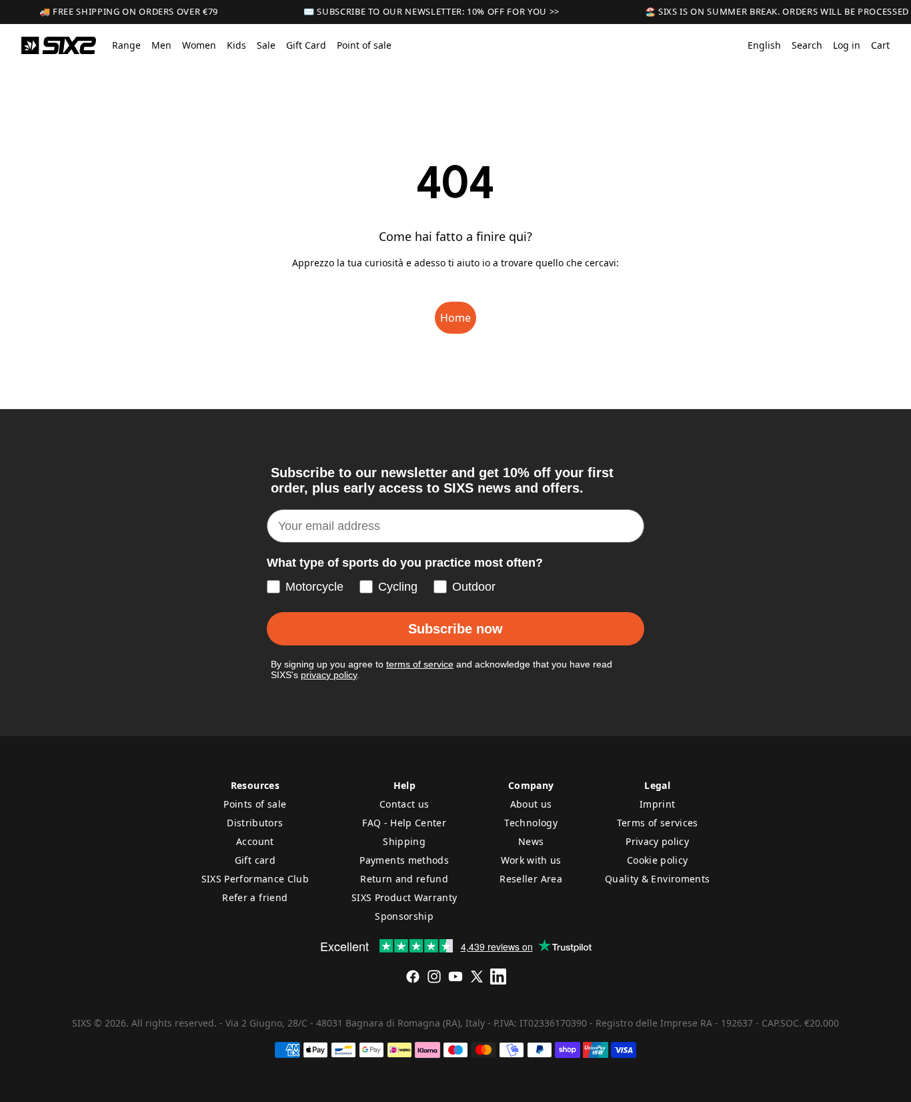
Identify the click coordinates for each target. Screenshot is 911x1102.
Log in (846, 45)
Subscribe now (455, 628)
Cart (880, 45)
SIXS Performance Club (255, 878)
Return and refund (404, 878)
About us (531, 804)
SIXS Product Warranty (404, 897)
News (531, 841)
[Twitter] (477, 977)
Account (254, 841)
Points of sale (254, 804)
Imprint (657, 804)
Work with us (531, 860)
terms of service (419, 664)
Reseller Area (531, 878)
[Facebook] (413, 977)
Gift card (255, 860)
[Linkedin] (498, 977)
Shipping (404, 841)
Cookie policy (657, 860)
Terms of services (657, 822)
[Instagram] (434, 977)
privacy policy (329, 674)
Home (455, 317)
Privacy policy (657, 841)
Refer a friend (254, 897)
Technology (531, 822)
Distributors (255, 822)
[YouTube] (455, 977)
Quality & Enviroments (657, 878)
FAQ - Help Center (404, 822)
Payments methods (404, 860)
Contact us (404, 804)
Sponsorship (404, 916)
